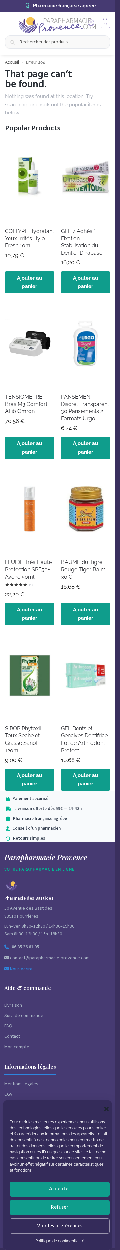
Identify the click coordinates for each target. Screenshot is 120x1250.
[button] (106, 1109)
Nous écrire (21, 969)
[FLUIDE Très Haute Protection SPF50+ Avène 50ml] (29, 511)
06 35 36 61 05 (25, 947)
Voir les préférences (59, 1226)
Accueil (12, 62)
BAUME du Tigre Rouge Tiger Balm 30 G (83, 569)
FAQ (8, 1026)
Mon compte (16, 1047)
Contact (12, 1036)
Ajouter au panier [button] (29, 282)
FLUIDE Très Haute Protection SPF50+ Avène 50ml (28, 569)
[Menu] (15, 23)
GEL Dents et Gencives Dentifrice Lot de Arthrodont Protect (84, 739)
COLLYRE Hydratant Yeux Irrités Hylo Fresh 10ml (29, 238)
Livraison (13, 1005)
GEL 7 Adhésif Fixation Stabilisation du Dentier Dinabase (81, 242)
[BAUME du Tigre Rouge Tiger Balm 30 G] (85, 511)
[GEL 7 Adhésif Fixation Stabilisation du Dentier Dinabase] (85, 180)
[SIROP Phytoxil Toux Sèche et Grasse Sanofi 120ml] (29, 677)
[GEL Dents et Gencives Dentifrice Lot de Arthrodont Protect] (85, 677)
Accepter (59, 1189)
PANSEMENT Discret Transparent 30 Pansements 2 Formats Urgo (85, 408)
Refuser (59, 1207)
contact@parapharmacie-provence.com (49, 958)
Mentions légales (21, 1084)
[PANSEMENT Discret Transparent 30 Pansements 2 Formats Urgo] (85, 345)
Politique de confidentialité (59, 1241)
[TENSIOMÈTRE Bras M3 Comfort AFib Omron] (29, 345)
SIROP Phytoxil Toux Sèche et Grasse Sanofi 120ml (23, 739)
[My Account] (91, 23)
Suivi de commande (23, 1015)
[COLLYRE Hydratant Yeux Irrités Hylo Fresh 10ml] (29, 180)
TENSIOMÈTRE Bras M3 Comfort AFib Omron (26, 404)
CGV (8, 1094)
